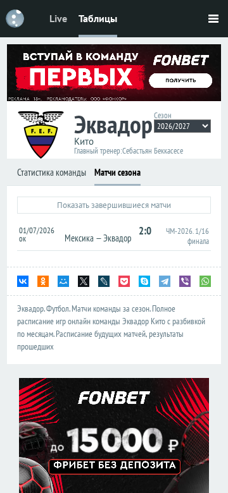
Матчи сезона (117, 172)
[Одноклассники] (43, 281)
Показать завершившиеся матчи (114, 205)
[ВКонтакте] (23, 281)
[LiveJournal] (104, 281)
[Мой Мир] (63, 281)
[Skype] (144, 281)
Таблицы (98, 18)
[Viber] (185, 281)
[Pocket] (124, 281)
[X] (83, 281)
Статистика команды (51, 172)
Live (58, 18)
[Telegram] (165, 281)
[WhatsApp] (205, 281)
